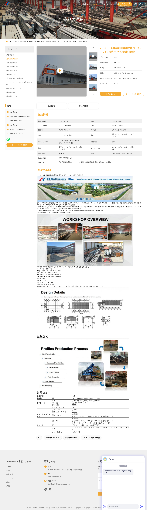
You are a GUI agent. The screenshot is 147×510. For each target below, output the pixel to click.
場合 (8, 482)
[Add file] (104, 506)
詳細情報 (52, 106)
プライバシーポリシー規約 (35, 507)
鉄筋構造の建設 (71, 438)
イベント (103, 4)
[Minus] (141, 459)
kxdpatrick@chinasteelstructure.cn (23, 129)
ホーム (77, 4)
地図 (46, 507)
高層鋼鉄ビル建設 (52, 438)
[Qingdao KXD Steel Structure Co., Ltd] (6, 4)
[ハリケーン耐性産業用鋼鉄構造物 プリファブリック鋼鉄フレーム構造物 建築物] (62, 71)
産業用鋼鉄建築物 (26, 41)
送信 (113, 4)
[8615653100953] (50, 490)
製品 (94, 4)
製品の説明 (83, 106)
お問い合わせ (110, 94)
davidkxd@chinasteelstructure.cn (22, 116)
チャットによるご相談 (125, 4)
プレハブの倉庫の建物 (91, 438)
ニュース (9, 478)
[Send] (141, 506)
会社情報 (86, 4)
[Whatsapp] (8, 139)
